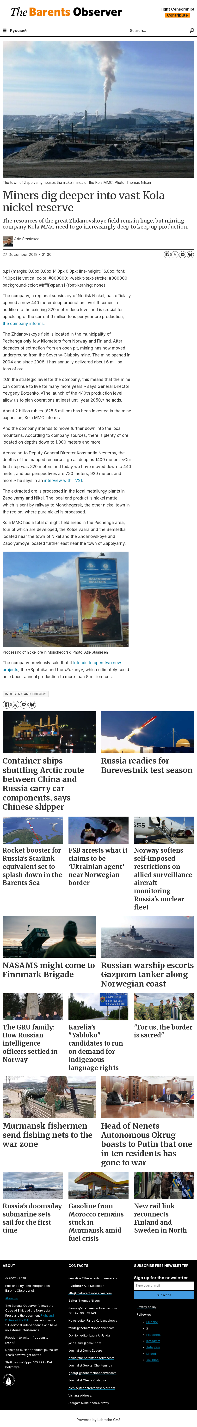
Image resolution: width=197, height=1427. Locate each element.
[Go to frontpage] (67, 12)
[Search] (192, 30)
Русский (18, 30)
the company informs (23, 323)
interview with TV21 (63, 480)
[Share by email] (182, 254)
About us (11, 1298)
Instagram (153, 1341)
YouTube (152, 1360)
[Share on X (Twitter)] (175, 254)
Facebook (153, 1335)
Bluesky (152, 1322)
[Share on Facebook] (167, 254)
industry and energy (25, 694)
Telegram (153, 1347)
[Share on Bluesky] (190, 254)
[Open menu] (4, 30)
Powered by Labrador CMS (99, 1420)
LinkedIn (152, 1353)
